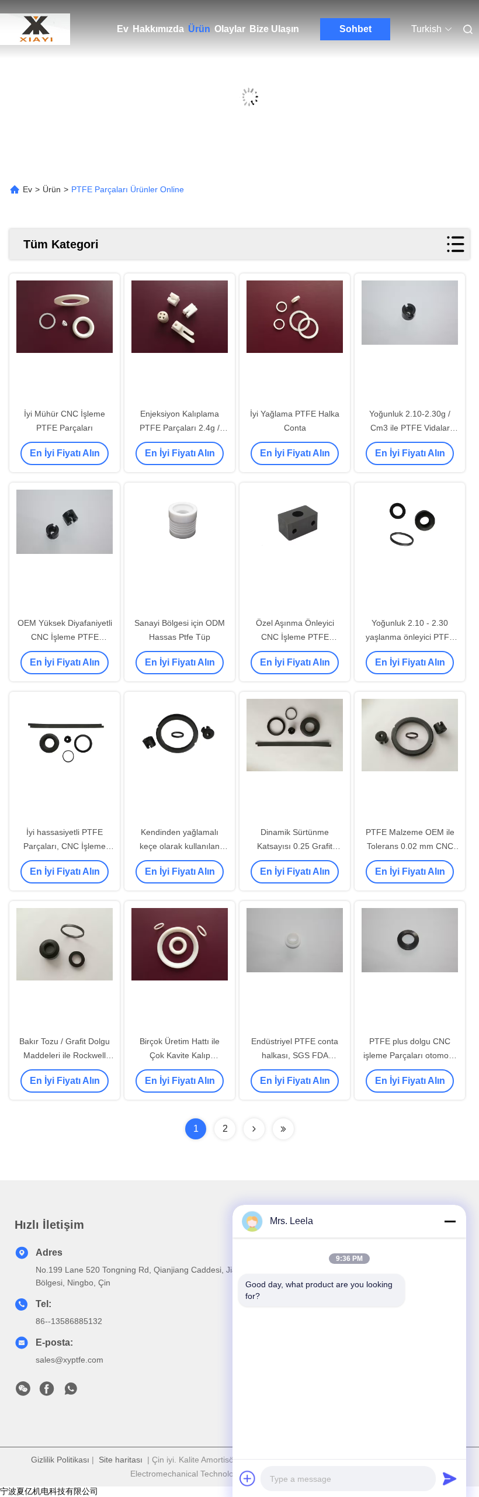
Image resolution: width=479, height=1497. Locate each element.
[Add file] (247, 1478)
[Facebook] (47, 1391)
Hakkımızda (158, 29)
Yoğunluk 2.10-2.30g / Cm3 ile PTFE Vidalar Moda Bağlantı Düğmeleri (410, 427)
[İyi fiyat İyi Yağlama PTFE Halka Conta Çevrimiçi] (295, 341)
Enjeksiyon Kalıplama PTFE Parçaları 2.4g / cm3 (180, 427)
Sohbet (355, 29)
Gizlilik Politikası (60, 1459)
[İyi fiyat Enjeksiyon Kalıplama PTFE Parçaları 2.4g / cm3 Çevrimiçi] (179, 341)
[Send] (449, 1478)
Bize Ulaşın (274, 29)
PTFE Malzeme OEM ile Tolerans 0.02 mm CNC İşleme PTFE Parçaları (410, 846)
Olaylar (229, 29)
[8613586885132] (71, 1391)
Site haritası (121, 1459)
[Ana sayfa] (35, 29)
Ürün (199, 29)
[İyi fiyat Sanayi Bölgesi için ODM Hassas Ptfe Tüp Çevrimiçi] (179, 550)
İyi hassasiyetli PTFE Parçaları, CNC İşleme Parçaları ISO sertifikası (64, 846)
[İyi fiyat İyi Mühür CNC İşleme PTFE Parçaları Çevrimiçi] (64, 341)
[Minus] (450, 1221)
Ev (123, 29)
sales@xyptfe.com (69, 1359)
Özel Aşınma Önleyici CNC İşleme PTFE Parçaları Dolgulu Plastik (295, 637)
